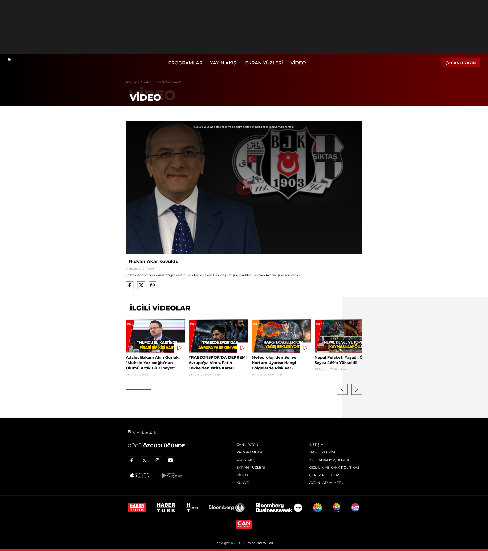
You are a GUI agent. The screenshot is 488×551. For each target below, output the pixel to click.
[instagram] (157, 460)
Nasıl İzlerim (322, 452)
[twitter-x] (144, 460)
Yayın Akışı (224, 63)
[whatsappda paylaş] (152, 285)
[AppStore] (140, 475)
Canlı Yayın (247, 445)
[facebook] (131, 460)
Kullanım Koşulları (329, 460)
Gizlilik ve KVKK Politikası (334, 467)
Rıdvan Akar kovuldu (169, 82)
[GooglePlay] (172, 475)
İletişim (316, 445)
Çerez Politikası (325, 475)
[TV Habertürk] (22, 62)
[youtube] (170, 460)
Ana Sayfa (133, 82)
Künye (242, 483)
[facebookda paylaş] (129, 285)
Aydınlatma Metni (326, 483)
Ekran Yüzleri (264, 63)
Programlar (185, 63)
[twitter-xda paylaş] (141, 285)
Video (298, 63)
